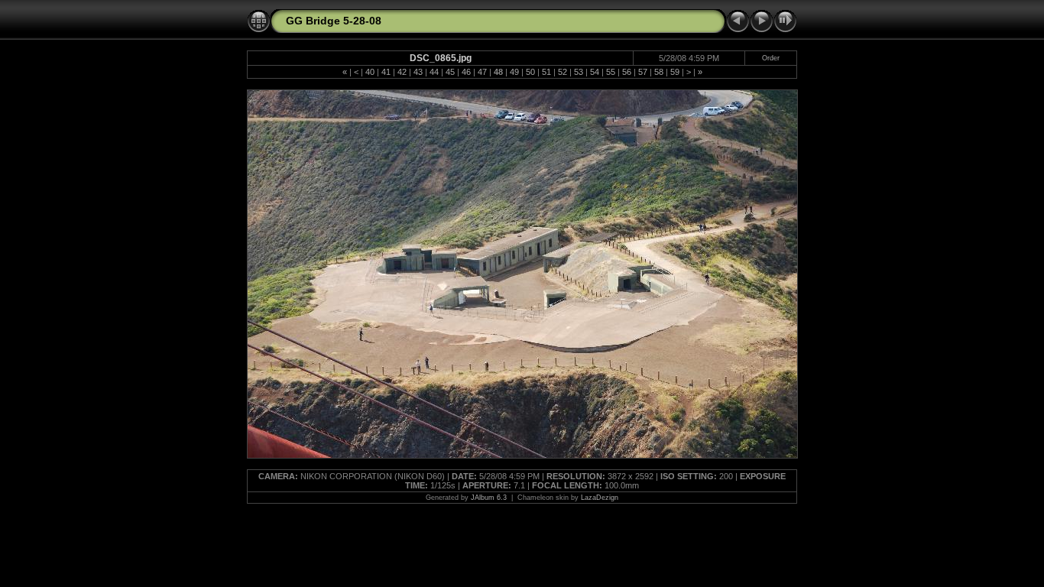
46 (466, 71)
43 (418, 71)
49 (514, 71)
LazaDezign (599, 497)
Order (771, 58)
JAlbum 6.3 (489, 497)
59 (674, 71)
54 (594, 71)
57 (642, 71)
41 (386, 71)
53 (578, 71)
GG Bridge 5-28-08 (333, 21)
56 (626, 71)
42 (402, 71)
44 (434, 71)
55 (610, 71)
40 (369, 71)
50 (530, 71)
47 (482, 71)
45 (450, 71)
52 (562, 71)
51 (546, 71)
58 (658, 71)
